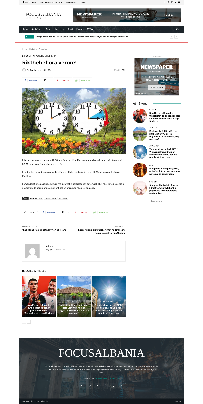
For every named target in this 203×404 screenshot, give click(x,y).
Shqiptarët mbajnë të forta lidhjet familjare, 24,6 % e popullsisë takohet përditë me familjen (163, 189)
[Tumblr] (113, 386)
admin (33, 70)
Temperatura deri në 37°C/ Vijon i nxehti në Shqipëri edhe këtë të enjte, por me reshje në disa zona (109, 309)
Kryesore (38, 56)
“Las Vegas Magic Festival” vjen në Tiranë (44, 230)
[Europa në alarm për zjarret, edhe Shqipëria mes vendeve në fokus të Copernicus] (140, 170)
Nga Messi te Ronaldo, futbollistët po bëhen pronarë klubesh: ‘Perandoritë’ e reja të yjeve (39, 309)
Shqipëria (33, 49)
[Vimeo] (175, 2)
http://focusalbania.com (55, 250)
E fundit (27, 56)
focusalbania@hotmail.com (107, 378)
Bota (151, 165)
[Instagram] (168, 2)
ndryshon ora (50, 198)
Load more (155, 201)
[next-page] (29, 322)
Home (24, 49)
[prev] (171, 37)
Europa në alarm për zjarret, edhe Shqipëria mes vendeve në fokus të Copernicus (73, 37)
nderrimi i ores (36, 198)
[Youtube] (179, 2)
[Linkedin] (97, 386)
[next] (176, 37)
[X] (172, 2)
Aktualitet (43, 49)
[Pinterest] (105, 386)
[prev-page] (24, 322)
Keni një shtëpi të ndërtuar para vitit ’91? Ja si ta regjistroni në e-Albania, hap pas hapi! (74, 309)
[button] (177, 29)
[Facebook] (165, 2)
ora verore (63, 198)
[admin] (24, 70)
